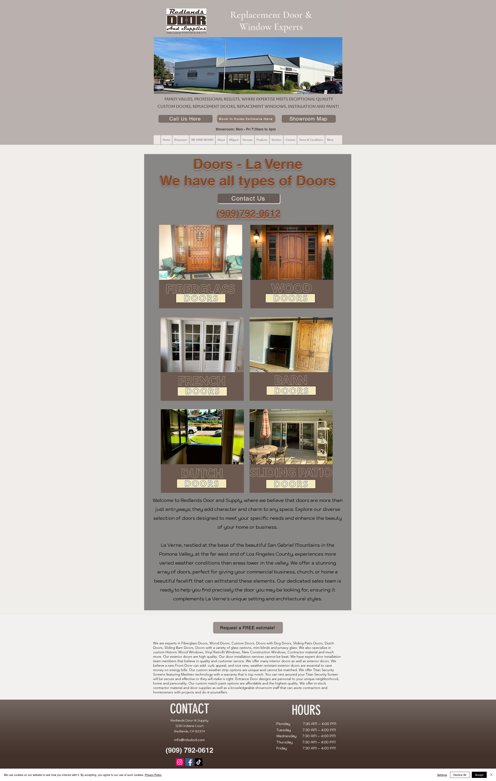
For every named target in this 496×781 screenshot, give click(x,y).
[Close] (491, 775)
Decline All (459, 775)
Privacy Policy (153, 775)
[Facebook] (189, 762)
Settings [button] (442, 775)
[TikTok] (198, 762)
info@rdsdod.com (189, 740)
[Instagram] (179, 762)
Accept (479, 775)
